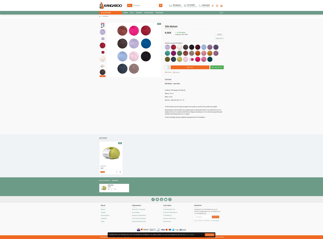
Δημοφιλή (115, 180)
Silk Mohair (103, 166)
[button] (103, 23)
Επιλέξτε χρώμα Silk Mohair (173, 43)
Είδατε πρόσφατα (104, 180)
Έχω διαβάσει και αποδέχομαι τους (207, 220)
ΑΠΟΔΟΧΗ (210, 234)
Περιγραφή (168, 79)
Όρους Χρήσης (190, 234)
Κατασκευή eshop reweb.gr (216, 237)
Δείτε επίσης (103, 138)
